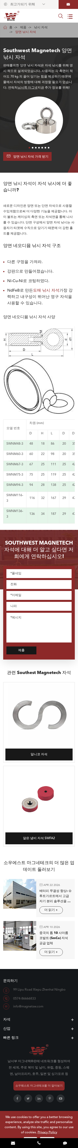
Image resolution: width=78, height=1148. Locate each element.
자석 (6, 1019)
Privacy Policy (47, 1132)
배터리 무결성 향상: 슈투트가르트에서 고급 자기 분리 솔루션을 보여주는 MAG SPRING (55, 896)
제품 (23, 27)
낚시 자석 (41, 27)
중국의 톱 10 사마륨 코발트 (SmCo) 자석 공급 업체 (53, 938)
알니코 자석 (39, 754)
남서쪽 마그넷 (28, 87)
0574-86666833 (24, 998)
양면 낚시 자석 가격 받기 (27, 156)
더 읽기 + (51, 910)
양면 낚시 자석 (25, 32)
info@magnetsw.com (28, 1006)
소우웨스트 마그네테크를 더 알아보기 (39, 1085)
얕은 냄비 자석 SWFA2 (39, 838)
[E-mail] (13, 1143)
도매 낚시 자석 (46, 291)
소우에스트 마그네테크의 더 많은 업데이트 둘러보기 (39, 866)
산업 (6, 1028)
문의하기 (10, 981)
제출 (21, 650)
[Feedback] (65, 1143)
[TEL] (39, 1143)
